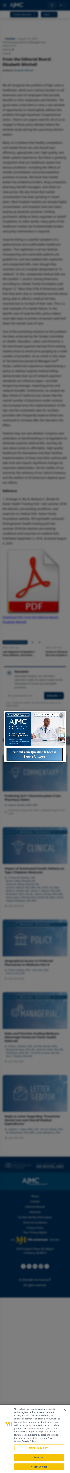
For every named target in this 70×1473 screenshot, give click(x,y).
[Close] (64, 1409)
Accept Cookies (39, 1466)
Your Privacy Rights (39, 1447)
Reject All (39, 1457)
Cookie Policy (29, 1441)
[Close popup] (61, 715)
